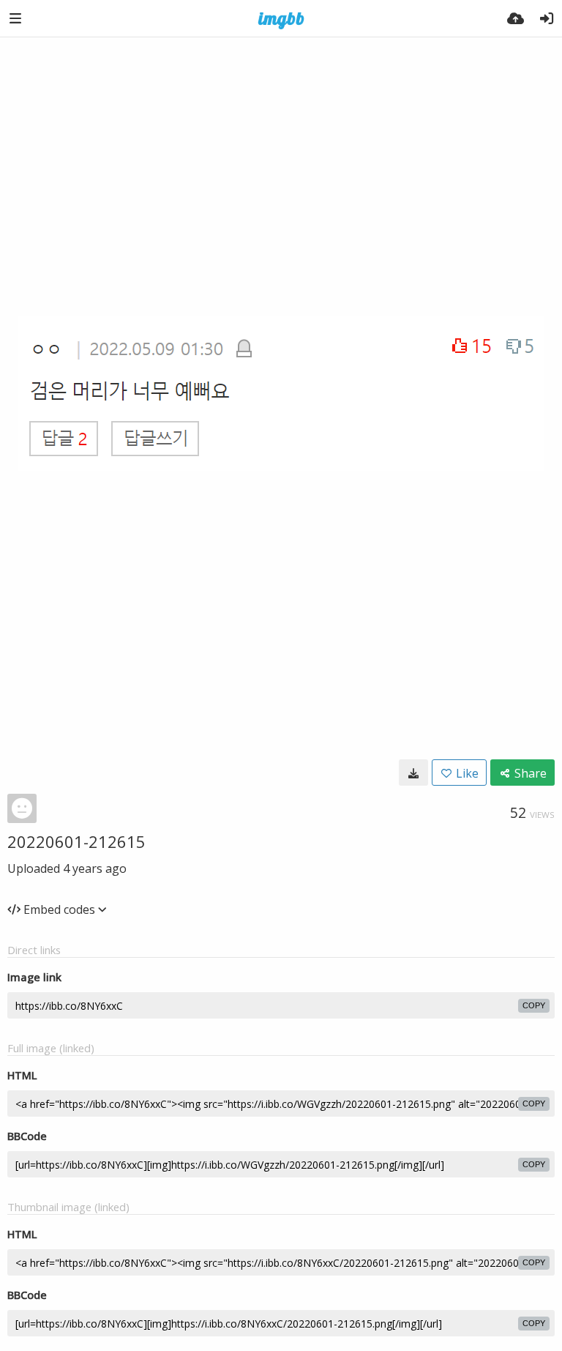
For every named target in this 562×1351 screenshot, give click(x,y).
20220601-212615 (76, 841)
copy (533, 1005)
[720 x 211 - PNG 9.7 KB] (413, 772)
